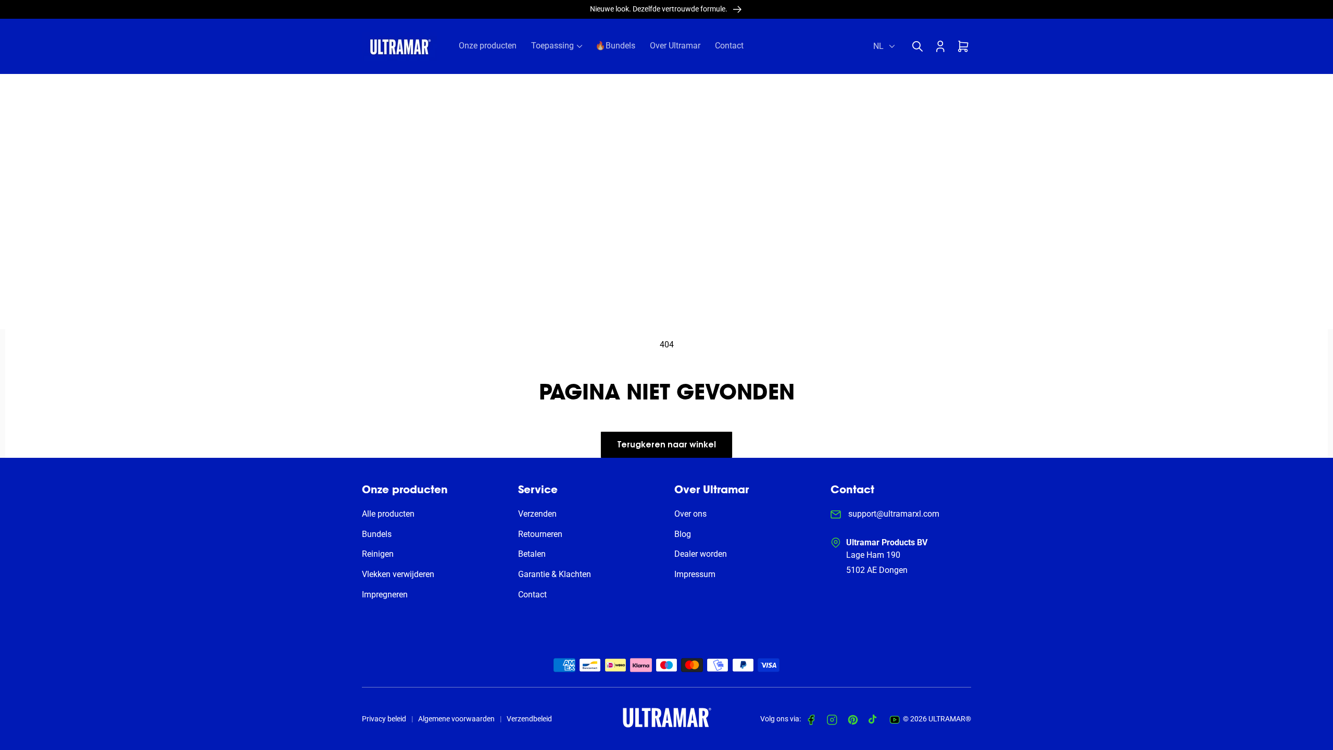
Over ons (690, 514)
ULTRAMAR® (949, 719)
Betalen (532, 554)
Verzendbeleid (529, 719)
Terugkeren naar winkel (666, 445)
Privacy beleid (384, 719)
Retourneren (540, 534)
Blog (682, 534)
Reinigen (378, 554)
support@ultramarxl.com (892, 514)
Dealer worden (700, 554)
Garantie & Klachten (554, 574)
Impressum (694, 574)
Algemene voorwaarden (456, 719)
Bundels (377, 534)
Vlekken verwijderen (398, 574)
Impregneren (385, 594)
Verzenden (537, 514)
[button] (920, 46)
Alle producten (388, 514)
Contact (532, 594)
